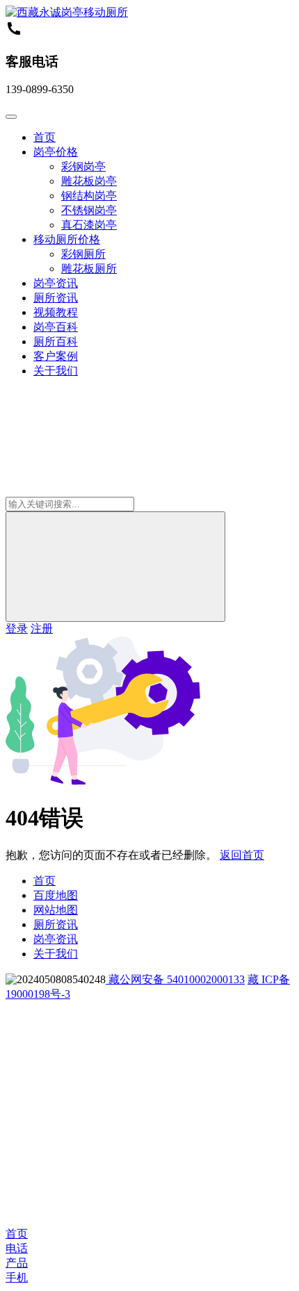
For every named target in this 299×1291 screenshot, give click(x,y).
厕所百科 (55, 341)
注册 (42, 628)
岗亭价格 (55, 152)
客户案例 (55, 356)
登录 (17, 628)
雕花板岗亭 (89, 181)
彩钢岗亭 (83, 166)
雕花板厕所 (89, 268)
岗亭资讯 (55, 283)
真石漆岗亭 (89, 225)
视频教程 (55, 312)
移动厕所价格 (66, 239)
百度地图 (55, 895)
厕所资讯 (55, 298)
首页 (44, 137)
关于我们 (55, 371)
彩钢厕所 (83, 254)
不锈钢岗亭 (89, 210)
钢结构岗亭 (89, 196)
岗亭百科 (55, 327)
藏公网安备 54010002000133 (175, 979)
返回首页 (242, 855)
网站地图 (55, 910)
